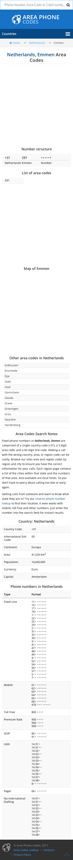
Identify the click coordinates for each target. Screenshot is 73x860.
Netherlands (37, 43)
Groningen (11, 409)
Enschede (11, 370)
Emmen (59, 43)
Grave (8, 403)
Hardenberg (12, 425)
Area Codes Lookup (26, 850)
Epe (7, 376)
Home (16, 43)
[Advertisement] (36, 105)
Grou (8, 414)
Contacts (49, 850)
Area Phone (41, 19)
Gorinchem (12, 392)
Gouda (9, 398)
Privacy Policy (22, 855)
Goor (8, 387)
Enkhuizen (11, 365)
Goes (8, 381)
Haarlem (10, 419)
